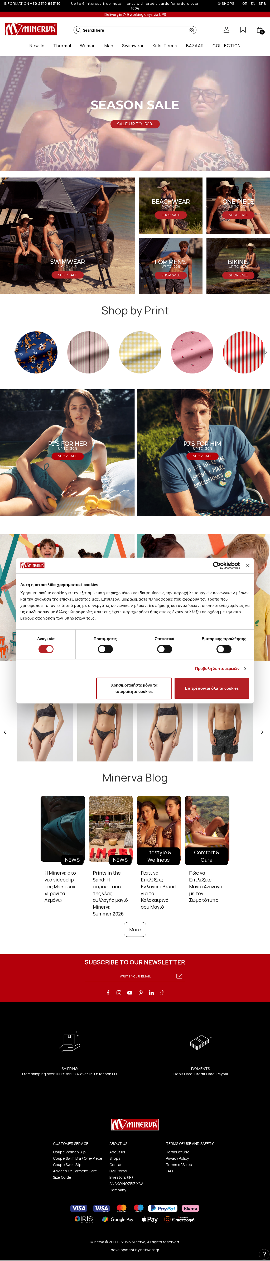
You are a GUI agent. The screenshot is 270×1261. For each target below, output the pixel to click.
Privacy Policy (177, 1158)
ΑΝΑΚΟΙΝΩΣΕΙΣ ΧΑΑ (126, 1183)
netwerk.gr (149, 1249)
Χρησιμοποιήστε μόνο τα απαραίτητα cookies (134, 688)
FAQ (169, 1170)
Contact (116, 1164)
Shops (114, 1158)
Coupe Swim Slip (67, 1164)
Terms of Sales (179, 1164)
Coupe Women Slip (69, 1151)
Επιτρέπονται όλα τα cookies (212, 688)
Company (117, 1189)
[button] (78, 30)
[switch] (105, 649)
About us (117, 1151)
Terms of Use (178, 1151)
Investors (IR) (121, 1177)
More (135, 929)
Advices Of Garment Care (75, 1170)
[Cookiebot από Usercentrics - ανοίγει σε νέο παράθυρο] (217, 565)
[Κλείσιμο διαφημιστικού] (248, 565)
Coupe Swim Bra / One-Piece (77, 1158)
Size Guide (62, 1177)
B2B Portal (118, 1170)
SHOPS (228, 3)
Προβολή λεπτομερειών (217, 668)
